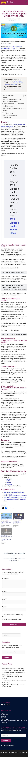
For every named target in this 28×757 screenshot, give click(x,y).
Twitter (21, 82)
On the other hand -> (9, 106)
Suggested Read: (7, 117)
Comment (5, 578)
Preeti (9, 19)
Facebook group (18, 81)
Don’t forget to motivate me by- (10, 115)
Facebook (15, 82)
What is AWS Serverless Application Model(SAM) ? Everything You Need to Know (6, 538)
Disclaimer (3, 717)
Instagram (14, 84)
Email (4, 599)
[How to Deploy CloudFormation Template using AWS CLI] (6, 516)
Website (4, 607)
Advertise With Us (5, 714)
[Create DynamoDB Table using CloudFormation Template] (18, 516)
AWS (9, 20)
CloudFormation (16, 20)
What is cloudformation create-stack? (12, 99)
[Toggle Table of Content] (24, 95)
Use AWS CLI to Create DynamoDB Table (15, 497)
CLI (11, 20)
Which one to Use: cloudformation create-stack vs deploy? (14, 109)
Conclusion (5, 112)
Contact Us (3, 716)
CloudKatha (10, 2)
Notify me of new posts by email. (12, 619)
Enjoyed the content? (8, 114)
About (2, 713)
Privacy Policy (4, 719)
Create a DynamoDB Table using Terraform (15, 495)
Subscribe (6, 657)
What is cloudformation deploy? (10, 101)
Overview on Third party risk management (13, 672)
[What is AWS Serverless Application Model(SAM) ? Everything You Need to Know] (6, 531)
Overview (5, 97)
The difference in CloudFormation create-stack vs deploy (14, 104)
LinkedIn (6, 84)
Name (4, 591)
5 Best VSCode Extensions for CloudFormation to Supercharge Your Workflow (12, 676)
